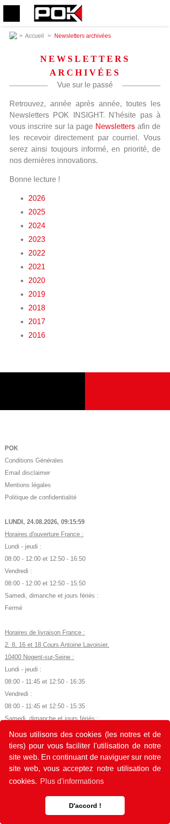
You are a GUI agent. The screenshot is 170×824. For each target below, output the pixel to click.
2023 (36, 239)
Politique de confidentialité (40, 497)
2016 (36, 335)
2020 (36, 280)
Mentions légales (28, 485)
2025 (36, 212)
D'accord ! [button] (85, 805)
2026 (36, 198)
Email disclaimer (27, 472)
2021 (36, 267)
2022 (36, 253)
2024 (36, 226)
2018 (36, 308)
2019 (36, 294)
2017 (36, 322)
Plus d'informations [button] (72, 781)
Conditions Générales (34, 460)
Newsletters (115, 126)
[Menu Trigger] (11, 13)
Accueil (34, 36)
